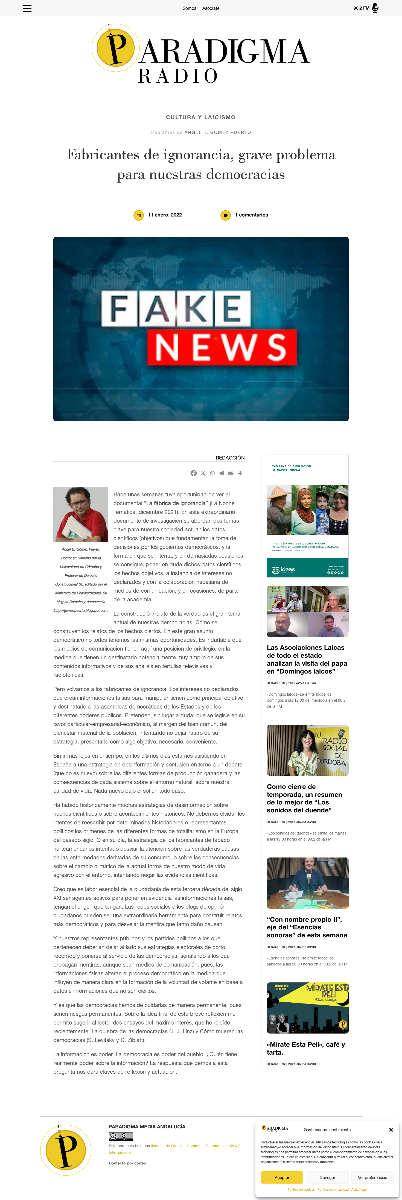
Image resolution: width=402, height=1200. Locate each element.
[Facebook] (194, 473)
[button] (391, 1129)
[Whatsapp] (212, 473)
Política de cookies (301, 1190)
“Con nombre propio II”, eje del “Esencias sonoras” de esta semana (307, 928)
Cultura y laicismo (201, 117)
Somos (189, 8)
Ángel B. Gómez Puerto (218, 132)
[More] (240, 473)
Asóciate (211, 8)
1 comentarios (251, 215)
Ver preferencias (372, 1177)
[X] (203, 473)
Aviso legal (359, 1190)
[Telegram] (221, 473)
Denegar (327, 1177)
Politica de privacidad (333, 1190)
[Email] (231, 473)
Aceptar (282, 1177)
